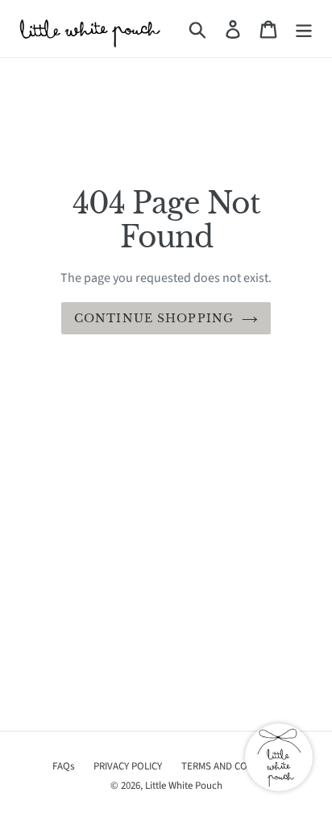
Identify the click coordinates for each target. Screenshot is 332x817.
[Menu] (304, 28)
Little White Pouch (183, 785)
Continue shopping (154, 318)
